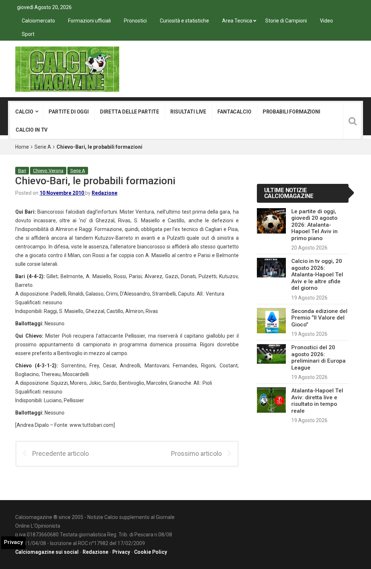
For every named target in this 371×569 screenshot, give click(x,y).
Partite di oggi (69, 112)
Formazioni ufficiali (89, 21)
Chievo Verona (48, 170)
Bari (22, 170)
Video (326, 21)
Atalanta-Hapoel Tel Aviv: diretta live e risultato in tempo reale (317, 400)
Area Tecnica (237, 21)
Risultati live (188, 112)
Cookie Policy (150, 552)
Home (22, 147)
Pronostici (135, 21)
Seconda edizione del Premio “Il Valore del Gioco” (319, 318)
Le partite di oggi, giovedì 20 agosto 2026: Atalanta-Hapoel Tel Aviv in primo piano (314, 225)
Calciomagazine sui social (47, 552)
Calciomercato (38, 21)
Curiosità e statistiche (184, 21)
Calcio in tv (31, 130)
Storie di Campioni (286, 21)
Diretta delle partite (129, 112)
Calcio (24, 112)
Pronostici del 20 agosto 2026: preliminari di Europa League (318, 357)
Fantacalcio (234, 112)
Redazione (104, 193)
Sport (28, 34)
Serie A (42, 147)
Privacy (121, 552)
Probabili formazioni (291, 112)
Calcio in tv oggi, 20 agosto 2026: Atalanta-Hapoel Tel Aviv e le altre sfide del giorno (317, 274)
